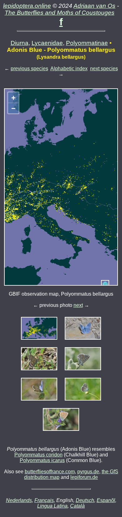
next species (104, 68)
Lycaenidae (47, 43)
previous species (29, 68)
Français (44, 500)
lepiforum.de (84, 477)
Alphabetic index (69, 68)
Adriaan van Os (94, 5)
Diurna (19, 43)
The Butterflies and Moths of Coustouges (59, 12)
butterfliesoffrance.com (50, 471)
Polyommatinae (87, 43)
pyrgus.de (88, 471)
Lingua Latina (52, 506)
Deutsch (85, 500)
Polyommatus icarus (42, 460)
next (78, 305)
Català (77, 506)
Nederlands (19, 500)
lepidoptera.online (27, 5)
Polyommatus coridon (38, 454)
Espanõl (106, 500)
